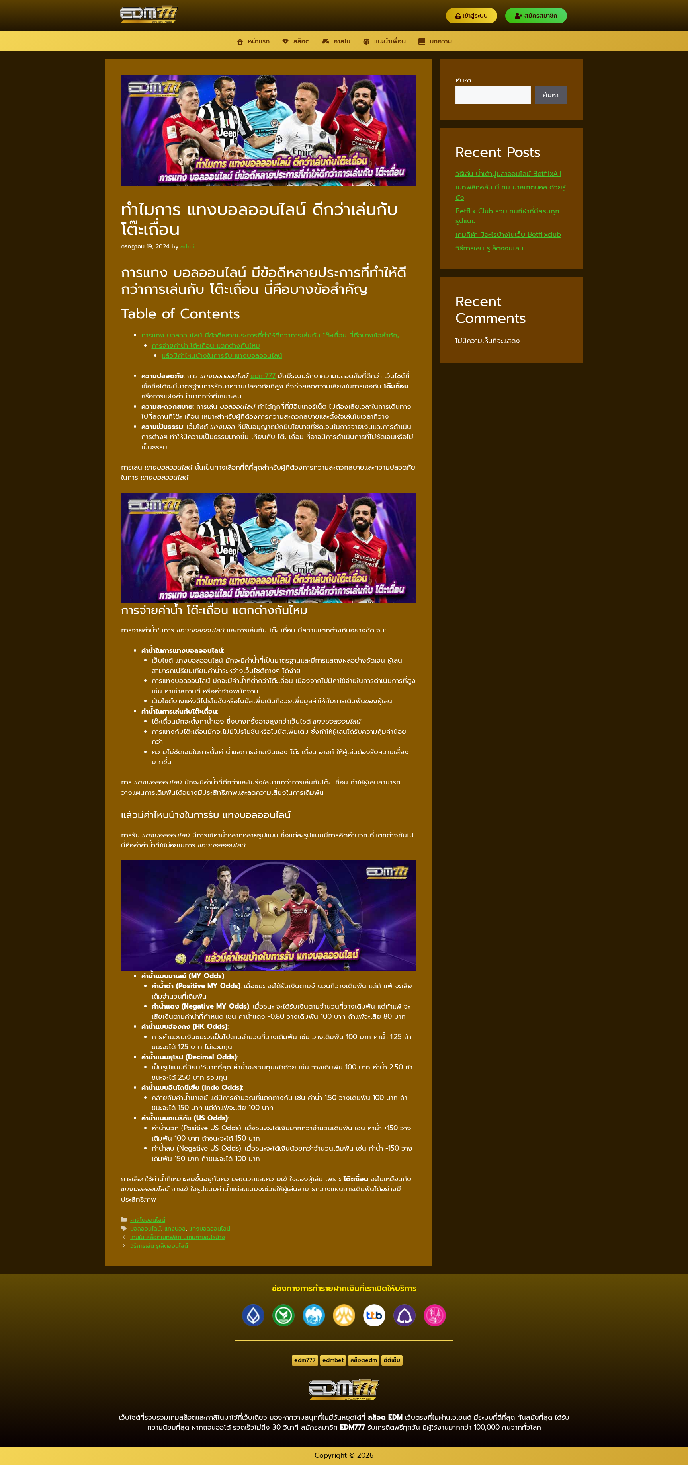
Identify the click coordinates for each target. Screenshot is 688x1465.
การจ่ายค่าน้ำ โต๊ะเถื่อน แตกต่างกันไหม (206, 345)
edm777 (263, 376)
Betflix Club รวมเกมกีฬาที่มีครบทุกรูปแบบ (507, 216)
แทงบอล (175, 1228)
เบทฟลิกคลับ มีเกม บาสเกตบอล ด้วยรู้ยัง (510, 192)
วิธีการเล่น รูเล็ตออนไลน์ (159, 1245)
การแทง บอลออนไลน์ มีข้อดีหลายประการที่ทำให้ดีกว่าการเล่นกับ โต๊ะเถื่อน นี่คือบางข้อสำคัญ (270, 335)
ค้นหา (463, 80)
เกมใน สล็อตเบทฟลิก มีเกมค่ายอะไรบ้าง (177, 1237)
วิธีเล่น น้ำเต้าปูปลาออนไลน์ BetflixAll (508, 173)
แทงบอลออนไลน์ (209, 1228)
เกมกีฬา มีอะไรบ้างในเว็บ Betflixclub (508, 234)
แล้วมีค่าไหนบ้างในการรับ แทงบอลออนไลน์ (222, 355)
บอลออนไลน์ (145, 1228)
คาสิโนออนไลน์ (147, 1219)
